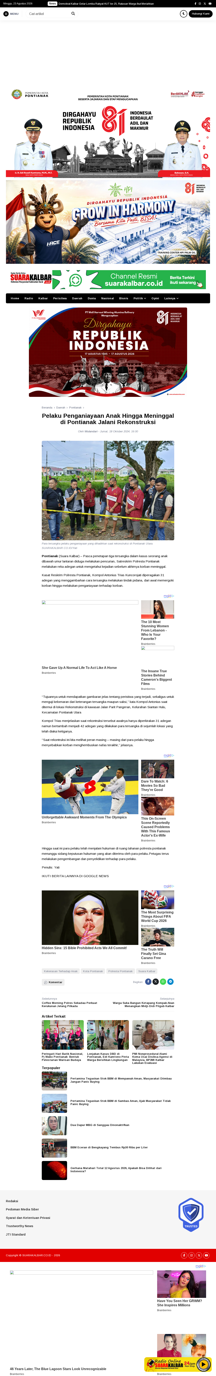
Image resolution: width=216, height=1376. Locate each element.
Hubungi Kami (200, 13)
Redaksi (12, 1201)
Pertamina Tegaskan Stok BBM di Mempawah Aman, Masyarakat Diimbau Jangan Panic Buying (121, 1080)
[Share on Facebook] (148, 982)
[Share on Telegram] (170, 982)
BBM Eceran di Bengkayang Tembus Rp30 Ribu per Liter (109, 1147)
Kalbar (43, 298)
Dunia (92, 298)
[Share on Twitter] (156, 982)
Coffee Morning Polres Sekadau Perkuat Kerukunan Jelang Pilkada (69, 1004)
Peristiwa (60, 298)
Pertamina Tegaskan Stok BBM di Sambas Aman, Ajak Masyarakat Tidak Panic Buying (120, 1102)
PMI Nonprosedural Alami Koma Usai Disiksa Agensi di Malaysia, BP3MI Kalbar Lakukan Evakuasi (152, 1058)
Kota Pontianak (93, 971)
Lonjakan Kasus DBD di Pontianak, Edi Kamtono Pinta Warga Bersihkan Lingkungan (108, 1057)
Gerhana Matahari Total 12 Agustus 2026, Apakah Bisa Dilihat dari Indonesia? (116, 1169)
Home (15, 298)
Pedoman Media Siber (22, 1209)
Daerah (77, 298)
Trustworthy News (19, 1226)
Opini (155, 298)
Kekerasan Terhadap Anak (61, 971)
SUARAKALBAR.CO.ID (36, 1255)
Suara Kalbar (146, 971)
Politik (138, 298)
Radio (28, 298)
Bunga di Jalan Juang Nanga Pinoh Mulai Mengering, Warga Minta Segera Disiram (107, 3)
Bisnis (123, 298)
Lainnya (169, 298)
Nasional (107, 298)
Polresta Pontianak (120, 971)
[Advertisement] (108, 52)
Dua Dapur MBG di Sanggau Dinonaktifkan (99, 1125)
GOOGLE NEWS (96, 876)
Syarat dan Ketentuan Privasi (28, 1217)
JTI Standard (16, 1234)
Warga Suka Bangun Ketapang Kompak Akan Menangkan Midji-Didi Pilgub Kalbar (143, 1004)
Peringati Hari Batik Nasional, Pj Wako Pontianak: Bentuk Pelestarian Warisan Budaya (62, 1057)
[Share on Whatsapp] (163, 982)
